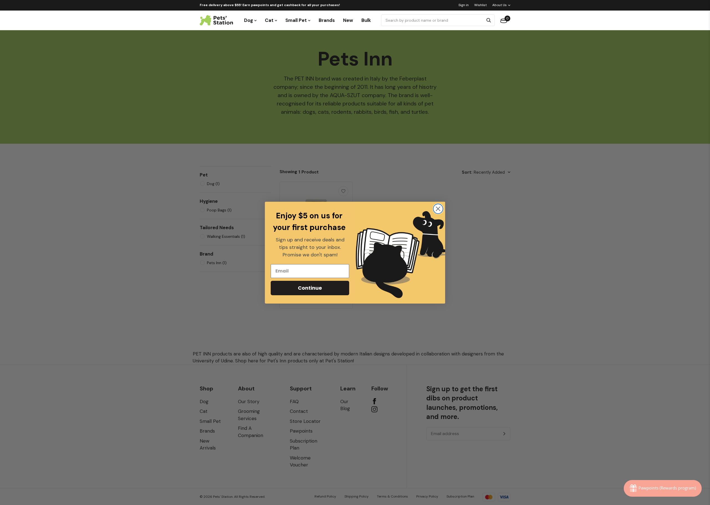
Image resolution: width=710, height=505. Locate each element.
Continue (310, 287)
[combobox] (433, 20)
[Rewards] (663, 488)
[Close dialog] (438, 209)
